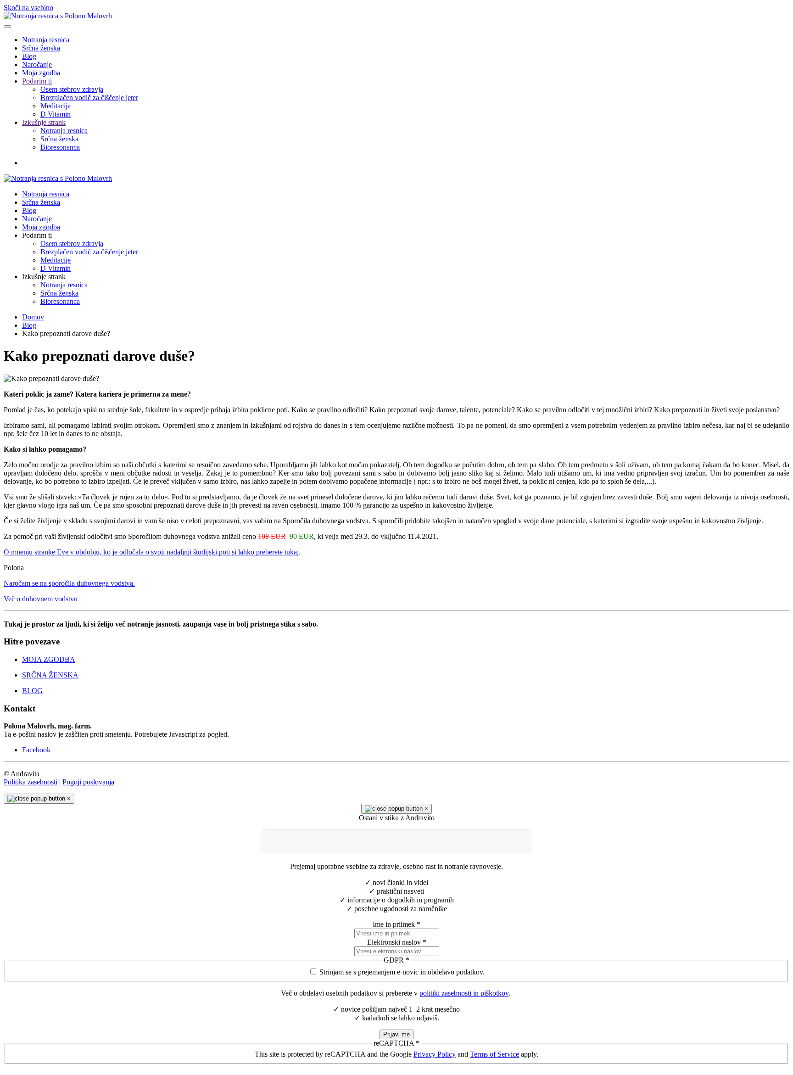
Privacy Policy (434, 1054)
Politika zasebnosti (30, 782)
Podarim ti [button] (37, 235)
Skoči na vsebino (28, 7)
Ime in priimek (396, 924)
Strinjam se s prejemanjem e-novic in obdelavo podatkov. (402, 972)
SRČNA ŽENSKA (50, 675)
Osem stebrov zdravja (71, 89)
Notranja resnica (45, 40)
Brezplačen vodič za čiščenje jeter (89, 97)
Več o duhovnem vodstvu (41, 599)
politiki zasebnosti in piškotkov (463, 993)
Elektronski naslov (396, 942)
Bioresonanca (60, 147)
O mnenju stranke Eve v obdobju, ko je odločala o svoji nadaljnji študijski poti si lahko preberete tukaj (151, 552)
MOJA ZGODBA (48, 659)
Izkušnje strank (44, 122)
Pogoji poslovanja (88, 782)
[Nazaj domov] (58, 16)
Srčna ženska (41, 48)
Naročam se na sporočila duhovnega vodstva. (69, 583)
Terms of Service (494, 1054)
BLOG (32, 690)
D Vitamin (55, 114)
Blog (29, 56)
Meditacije (55, 106)
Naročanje (37, 64)
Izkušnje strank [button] (44, 276)
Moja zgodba (41, 73)
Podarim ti (37, 81)
